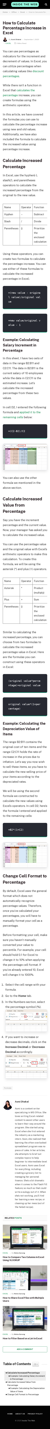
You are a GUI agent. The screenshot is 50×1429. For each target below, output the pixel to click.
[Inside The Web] (25, 4)
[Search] (45, 4)
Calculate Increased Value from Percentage (21, 1383)
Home (10, 1414)
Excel (8, 43)
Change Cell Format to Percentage (23, 1394)
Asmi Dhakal (16, 39)
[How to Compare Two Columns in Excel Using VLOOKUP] (25, 1237)
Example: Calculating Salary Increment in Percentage (27, 1377)
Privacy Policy (35, 1414)
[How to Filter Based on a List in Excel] (25, 1318)
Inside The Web (28, 1421)
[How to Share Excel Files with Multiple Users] (25, 1277)
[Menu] (4, 4)
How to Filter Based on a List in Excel (22, 1338)
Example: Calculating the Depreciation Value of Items (27, 1389)
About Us (20, 1414)
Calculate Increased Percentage (23, 1373)
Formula (7, 1088)
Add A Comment (25, 1349)
